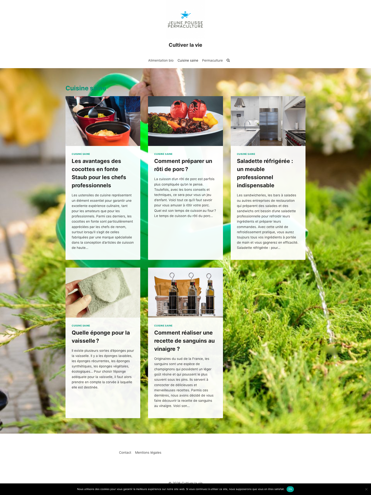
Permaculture (212, 60)
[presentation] (103, 121)
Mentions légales (148, 452)
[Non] (366, 489)
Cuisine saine (188, 60)
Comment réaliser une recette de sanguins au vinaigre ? (184, 340)
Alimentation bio (161, 60)
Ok (290, 489)
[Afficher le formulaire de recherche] (228, 60)
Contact (125, 452)
